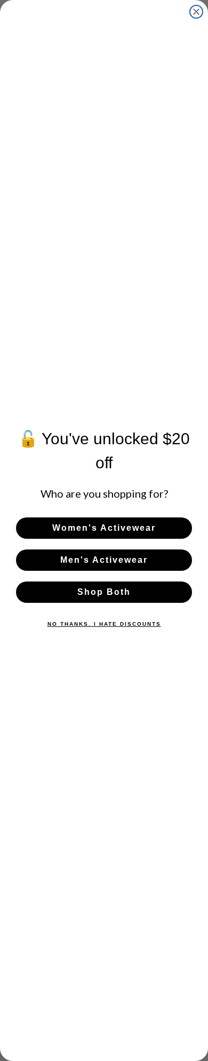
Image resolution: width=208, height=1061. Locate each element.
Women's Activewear (104, 527)
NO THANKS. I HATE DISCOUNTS (104, 624)
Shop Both (104, 591)
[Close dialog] (196, 11)
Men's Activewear (104, 559)
